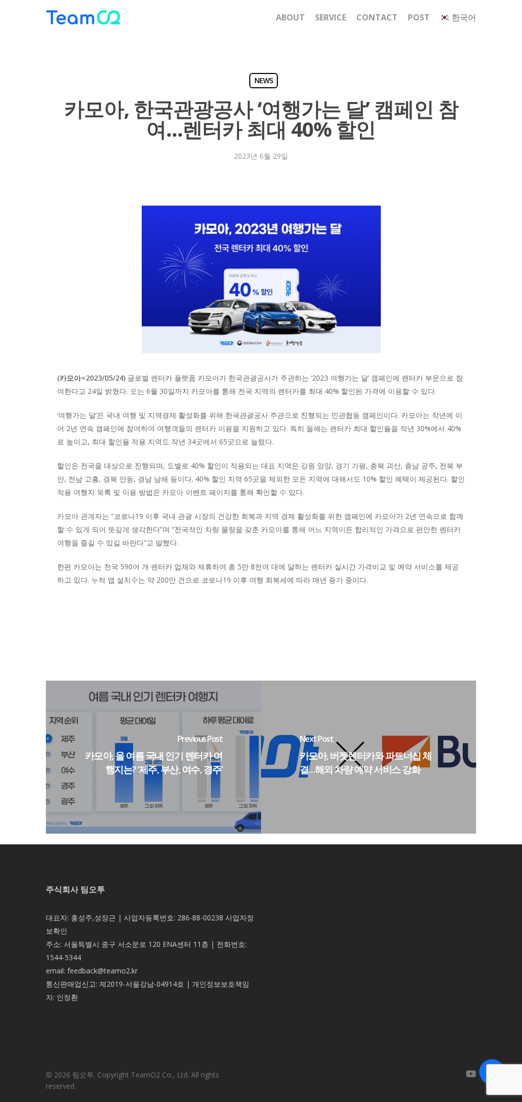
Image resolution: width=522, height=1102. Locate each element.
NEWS (263, 80)
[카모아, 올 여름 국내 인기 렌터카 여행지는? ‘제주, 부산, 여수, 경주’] (153, 757)
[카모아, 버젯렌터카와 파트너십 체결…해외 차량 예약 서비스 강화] (368, 757)
